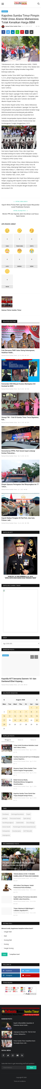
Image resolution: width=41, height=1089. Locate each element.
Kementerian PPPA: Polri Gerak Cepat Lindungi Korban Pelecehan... (18, 452)
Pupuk (28, 814)
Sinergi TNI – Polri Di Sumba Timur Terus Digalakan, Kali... (20, 418)
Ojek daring (26, 818)
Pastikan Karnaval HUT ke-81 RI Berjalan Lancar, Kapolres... (26, 758)
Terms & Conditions (20, 1081)
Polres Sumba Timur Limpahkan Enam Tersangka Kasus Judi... (24, 1042)
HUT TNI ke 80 (27, 831)
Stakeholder (20, 823)
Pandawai (5, 814)
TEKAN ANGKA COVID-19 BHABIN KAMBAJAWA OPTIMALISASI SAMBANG (26, 875)
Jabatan (4, 818)
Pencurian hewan (15, 818)
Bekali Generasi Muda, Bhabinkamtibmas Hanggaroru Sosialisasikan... (23, 782)
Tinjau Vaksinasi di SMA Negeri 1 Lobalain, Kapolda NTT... (24, 909)
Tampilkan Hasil (14, 954)
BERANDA (4, 11)
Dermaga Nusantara (17, 814)
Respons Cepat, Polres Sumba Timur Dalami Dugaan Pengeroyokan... (25, 769)
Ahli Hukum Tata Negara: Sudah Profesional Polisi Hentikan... (24, 886)
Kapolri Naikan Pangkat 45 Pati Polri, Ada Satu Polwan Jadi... (18, 519)
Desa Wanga (30, 823)
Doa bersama (16, 831)
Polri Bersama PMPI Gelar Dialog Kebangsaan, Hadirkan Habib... (18, 351)
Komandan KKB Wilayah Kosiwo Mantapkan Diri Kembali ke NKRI (18, 385)
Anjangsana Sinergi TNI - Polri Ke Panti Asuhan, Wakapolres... (25, 1033)
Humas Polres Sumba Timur (13, 26)
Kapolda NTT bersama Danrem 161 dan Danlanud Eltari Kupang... (18, 679)
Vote (4, 954)
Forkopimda (6, 831)
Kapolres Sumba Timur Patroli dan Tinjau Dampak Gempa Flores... (24, 794)
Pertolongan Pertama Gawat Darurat (24, 827)
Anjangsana (6, 835)
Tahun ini (33, 740)
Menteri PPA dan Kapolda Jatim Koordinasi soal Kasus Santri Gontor (20, 215)
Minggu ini (8, 740)
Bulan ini (20, 740)
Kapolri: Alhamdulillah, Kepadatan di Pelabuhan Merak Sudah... (24, 1024)
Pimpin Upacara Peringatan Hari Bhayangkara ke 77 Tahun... (20, 485)
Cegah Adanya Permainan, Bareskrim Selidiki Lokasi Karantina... (25, 898)
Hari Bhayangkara (7, 823)
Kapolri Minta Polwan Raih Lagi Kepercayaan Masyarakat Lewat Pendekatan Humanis (20, 206)
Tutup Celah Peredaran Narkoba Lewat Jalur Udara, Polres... (26, 746)
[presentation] (32, 657)
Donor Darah (6, 827)
